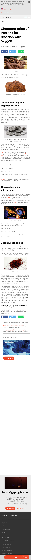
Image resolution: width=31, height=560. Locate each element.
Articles (4, 22)
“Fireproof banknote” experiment (13, 326)
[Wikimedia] (17, 141)
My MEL (4, 532)
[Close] (29, 2)
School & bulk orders (8, 541)
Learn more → (21, 508)
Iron (15, 113)
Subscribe (10, 508)
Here (2, 179)
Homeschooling (6, 544)
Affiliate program (7, 553)
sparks (9, 197)
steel (14, 202)
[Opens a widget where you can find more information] (25, 557)
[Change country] (25, 17)
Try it (15, 557)
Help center (5, 526)
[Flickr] (15, 71)
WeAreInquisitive (7, 550)
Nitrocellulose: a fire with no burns (13, 330)
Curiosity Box (6, 547)
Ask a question (6, 529)
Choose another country (7, 12)
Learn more (9, 358)
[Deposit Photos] (15, 221)
